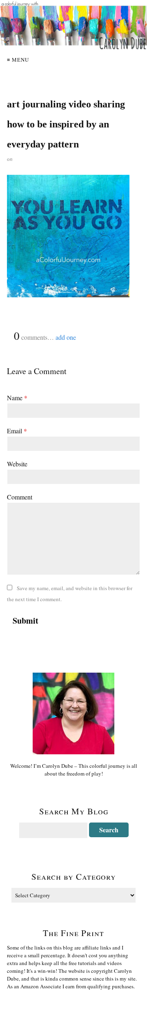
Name (17, 397)
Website (17, 463)
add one (66, 337)
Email (17, 430)
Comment (19, 497)
